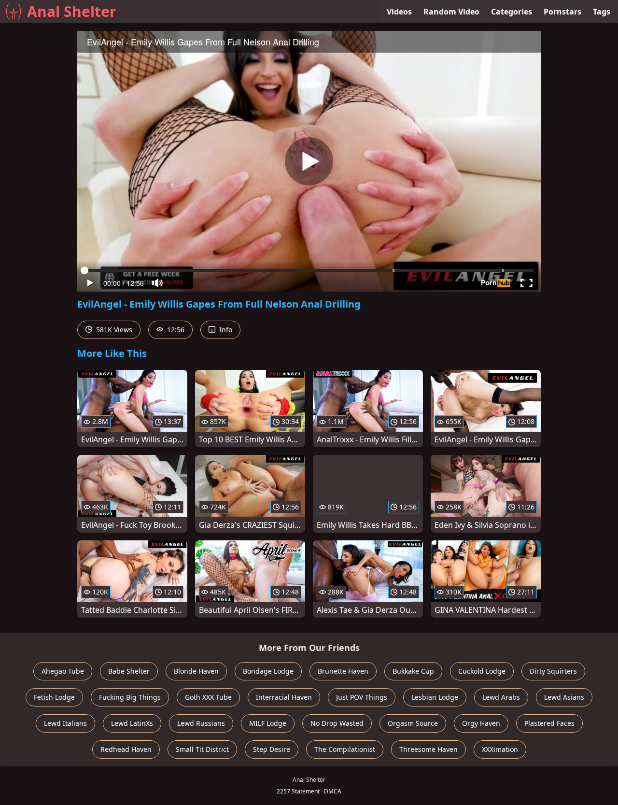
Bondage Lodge (268, 671)
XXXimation (500, 749)
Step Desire (271, 749)
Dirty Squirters (553, 671)
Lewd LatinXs (132, 723)
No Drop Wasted (337, 723)
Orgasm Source (413, 723)
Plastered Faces (549, 723)
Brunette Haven (343, 671)
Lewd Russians (201, 723)
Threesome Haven (428, 749)
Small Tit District (202, 749)
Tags (601, 11)
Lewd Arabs (501, 697)
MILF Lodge (267, 723)
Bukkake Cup (413, 671)
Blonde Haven (196, 671)
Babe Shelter (129, 671)
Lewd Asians (564, 697)
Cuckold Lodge (482, 671)
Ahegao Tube (63, 671)
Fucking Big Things (130, 697)
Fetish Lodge (54, 697)
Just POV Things (361, 697)
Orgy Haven (481, 723)
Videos (399, 11)
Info (224, 329)
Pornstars (562, 11)
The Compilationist (344, 749)
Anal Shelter (71, 11)
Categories (511, 11)
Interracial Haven (284, 697)
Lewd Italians (65, 723)
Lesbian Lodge (434, 697)
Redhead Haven (126, 749)
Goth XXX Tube (208, 697)
